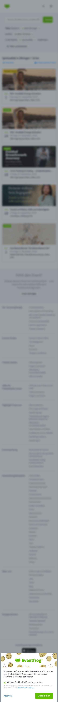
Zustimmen (44, 695)
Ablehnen (8, 695)
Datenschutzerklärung (25, 688)
